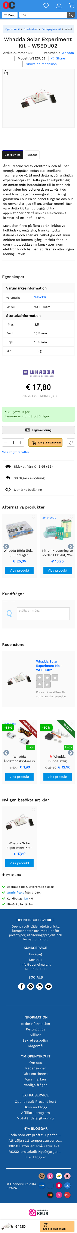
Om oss (35, 1063)
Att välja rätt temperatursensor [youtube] (35, 1140)
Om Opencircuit (35, 1056)
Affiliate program (35, 1113)
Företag (35, 954)
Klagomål (35, 1046)
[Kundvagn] (68, 6)
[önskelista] (42, 6)
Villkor (35, 1035)
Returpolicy (35, 1029)
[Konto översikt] (55, 6)
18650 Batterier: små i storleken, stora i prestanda (35, 1146)
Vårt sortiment (35, 1074)
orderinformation (35, 1024)
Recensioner (35, 1068)
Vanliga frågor (35, 1085)
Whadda (40, 297)
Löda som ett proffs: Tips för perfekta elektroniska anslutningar (35, 1135)
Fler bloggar (35, 1157)
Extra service (35, 1095)
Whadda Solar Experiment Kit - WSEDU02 (49, 665)
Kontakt (35, 960)
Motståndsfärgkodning (35, 1118)
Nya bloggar (36, 1128)
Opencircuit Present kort (35, 1102)
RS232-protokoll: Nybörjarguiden (35, 1152)
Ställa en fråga (29, 610)
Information (36, 1017)
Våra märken (35, 1079)
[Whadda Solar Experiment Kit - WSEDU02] (19, 679)
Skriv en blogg (35, 1107)
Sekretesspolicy (35, 1040)
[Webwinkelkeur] (38, 1213)
